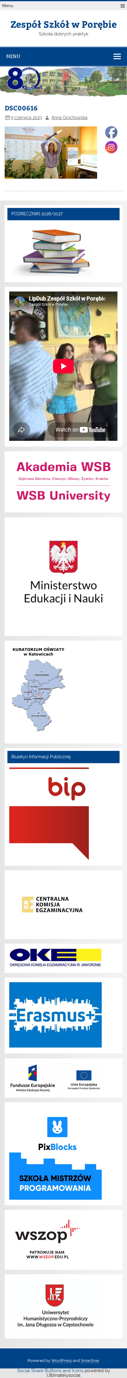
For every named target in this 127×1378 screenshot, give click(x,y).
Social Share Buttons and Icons (50, 1370)
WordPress (61, 1360)
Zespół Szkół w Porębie (63, 24)
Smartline (90, 1360)
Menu (7, 5)
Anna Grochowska (69, 117)
